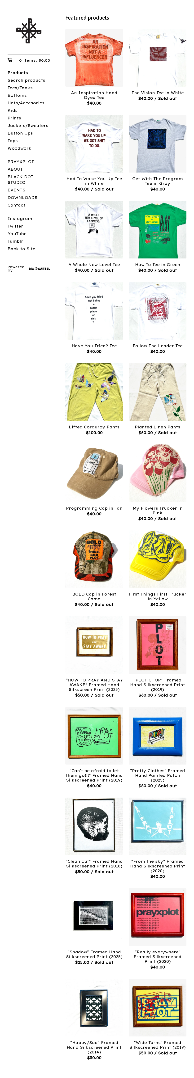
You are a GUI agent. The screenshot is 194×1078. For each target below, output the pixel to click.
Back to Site (21, 248)
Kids (13, 110)
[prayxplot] (29, 30)
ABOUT (15, 169)
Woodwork (19, 148)
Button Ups (20, 133)
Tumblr (15, 241)
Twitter (15, 226)
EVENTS (16, 190)
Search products (26, 80)
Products (18, 72)
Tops (13, 140)
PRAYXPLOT (21, 161)
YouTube (17, 233)
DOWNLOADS (22, 197)
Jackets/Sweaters (28, 125)
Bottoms (17, 95)
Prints (14, 118)
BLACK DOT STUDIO (20, 179)
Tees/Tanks (20, 87)
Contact (16, 205)
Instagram (20, 218)
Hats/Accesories (26, 103)
